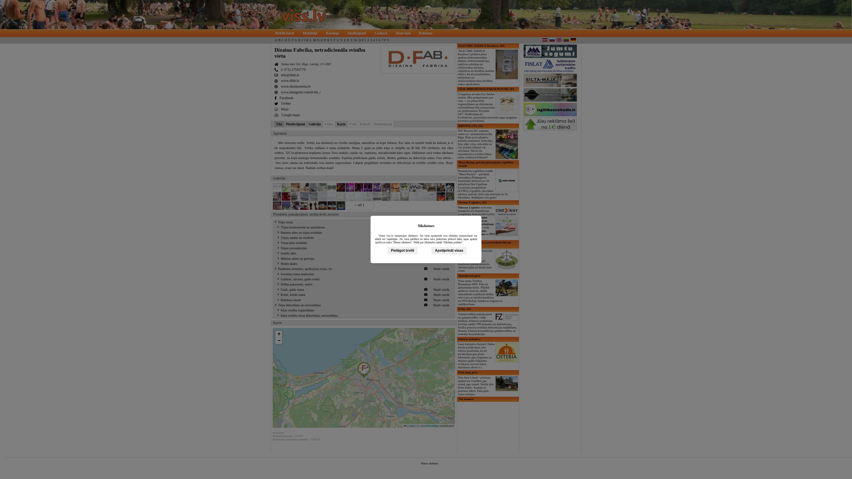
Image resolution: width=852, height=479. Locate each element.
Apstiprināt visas (449, 250)
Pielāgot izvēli (402, 250)
